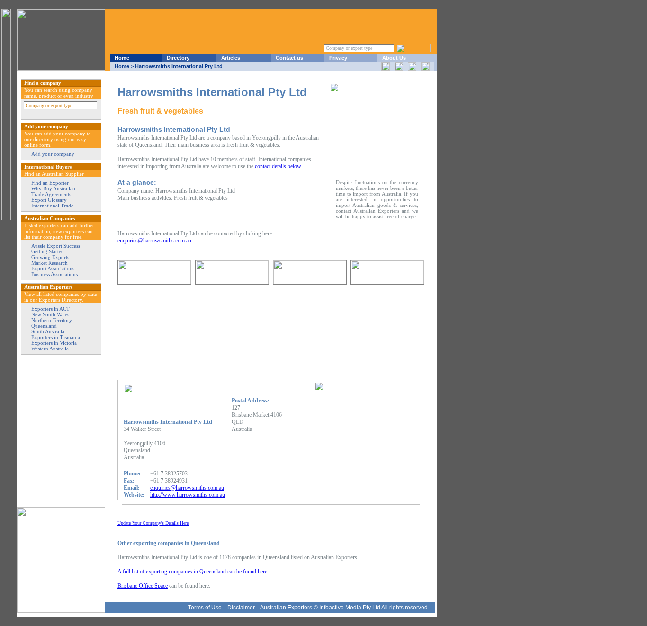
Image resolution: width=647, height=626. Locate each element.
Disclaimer (241, 607)
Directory (178, 58)
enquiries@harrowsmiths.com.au (154, 240)
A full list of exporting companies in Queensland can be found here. (193, 571)
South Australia (47, 331)
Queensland (44, 326)
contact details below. (278, 166)
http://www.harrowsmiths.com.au (187, 495)
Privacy (338, 58)
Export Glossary (49, 200)
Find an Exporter (50, 183)
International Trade (52, 205)
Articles (230, 58)
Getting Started (47, 251)
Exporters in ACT (50, 309)
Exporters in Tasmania (55, 337)
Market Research (49, 263)
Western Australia (50, 348)
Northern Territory (51, 320)
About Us (394, 58)
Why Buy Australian (53, 188)
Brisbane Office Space (142, 585)
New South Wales (50, 314)
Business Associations (54, 274)
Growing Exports (50, 257)
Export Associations (52, 268)
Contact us (289, 58)
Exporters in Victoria (54, 343)
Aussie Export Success (55, 246)
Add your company (52, 154)
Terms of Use (205, 607)
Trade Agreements (51, 194)
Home (122, 58)
